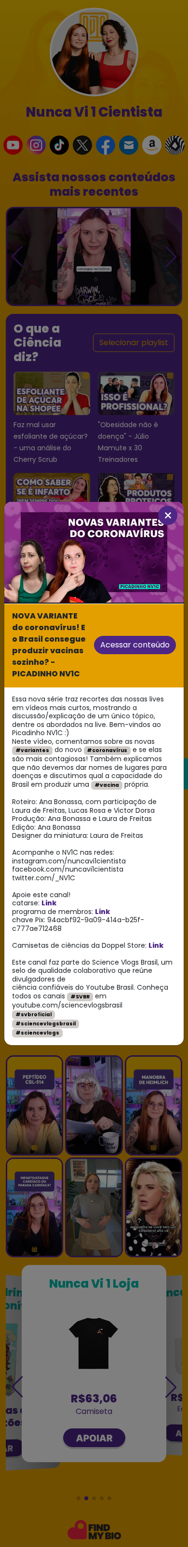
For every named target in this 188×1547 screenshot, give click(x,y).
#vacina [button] (106, 785)
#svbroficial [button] (33, 1014)
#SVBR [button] (80, 996)
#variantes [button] (32, 750)
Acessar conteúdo (135, 644)
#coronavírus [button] (107, 750)
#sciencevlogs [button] (37, 1032)
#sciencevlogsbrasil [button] (45, 1023)
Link (48, 903)
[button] (168, 515)
